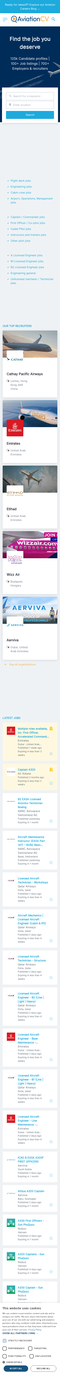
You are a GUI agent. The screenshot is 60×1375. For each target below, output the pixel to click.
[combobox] (30, 96)
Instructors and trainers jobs (28, 234)
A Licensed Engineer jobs (26, 255)
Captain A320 (26, 769)
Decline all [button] (43, 1368)
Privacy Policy (34, 1329)
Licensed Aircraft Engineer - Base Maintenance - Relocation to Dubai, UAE (31, 1042)
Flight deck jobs (21, 180)
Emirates (13, 443)
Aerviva (12, 640)
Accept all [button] (16, 1368)
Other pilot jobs (20, 240)
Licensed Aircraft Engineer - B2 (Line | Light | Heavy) (31, 997)
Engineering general (23, 273)
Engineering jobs (21, 186)
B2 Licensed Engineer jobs (27, 267)
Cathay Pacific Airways (25, 374)
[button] (30, 1333)
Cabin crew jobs (21, 192)
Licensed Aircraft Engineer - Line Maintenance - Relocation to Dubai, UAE (31, 1124)
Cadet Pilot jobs (21, 228)
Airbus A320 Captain (31, 1191)
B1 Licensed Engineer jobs (27, 261)
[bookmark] (51, 754)
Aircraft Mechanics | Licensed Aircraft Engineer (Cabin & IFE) (32, 919)
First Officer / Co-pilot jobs (28, 223)
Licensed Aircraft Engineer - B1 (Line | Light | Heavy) (30, 1079)
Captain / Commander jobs (28, 217)
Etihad (11, 509)
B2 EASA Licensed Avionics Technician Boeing (30, 803)
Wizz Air (13, 575)
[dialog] (30, 1339)
